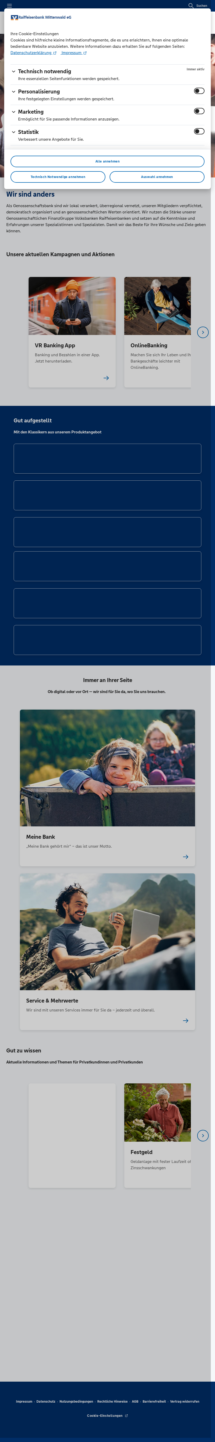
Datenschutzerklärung (31, 52)
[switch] (199, 91)
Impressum (72, 52)
